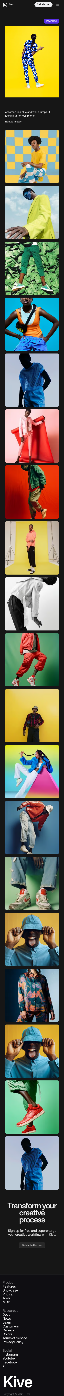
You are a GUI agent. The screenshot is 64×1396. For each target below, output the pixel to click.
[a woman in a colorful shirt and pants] (32, 995)
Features (9, 1286)
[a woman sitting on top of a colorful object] (32, 771)
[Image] (32, 268)
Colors (7, 1334)
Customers (11, 1326)
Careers (8, 1330)
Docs (6, 1315)
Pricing (8, 1294)
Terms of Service (15, 1338)
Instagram (10, 1354)
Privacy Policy (13, 1342)
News (7, 1318)
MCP (6, 1302)
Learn (7, 1322)
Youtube (9, 1358)
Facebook (10, 1362)
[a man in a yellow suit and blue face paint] (32, 212)
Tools (6, 1298)
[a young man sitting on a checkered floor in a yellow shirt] (32, 156)
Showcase (10, 1290)
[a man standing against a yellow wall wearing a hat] (32, 715)
